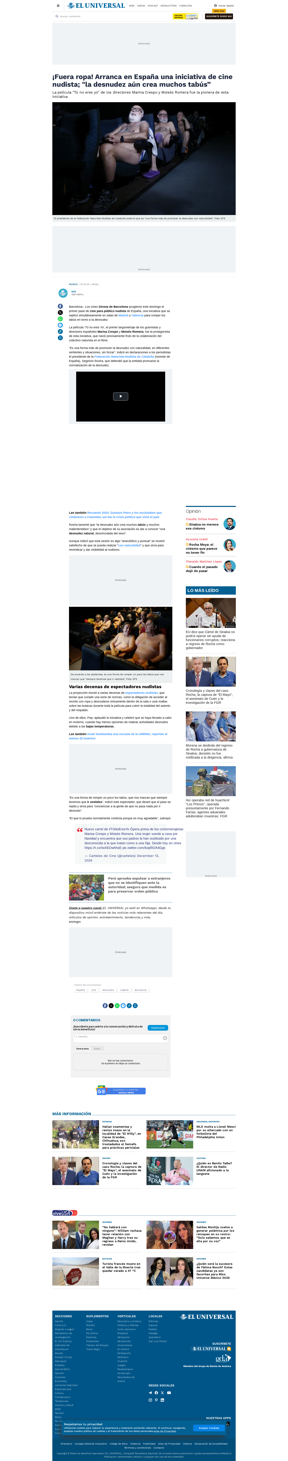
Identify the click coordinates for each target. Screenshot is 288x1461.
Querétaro (154, 1337)
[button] (219, 16)
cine (93, 990)
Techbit (59, 1413)
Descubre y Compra (129, 1321)
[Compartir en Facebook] (60, 306)
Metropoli (60, 1361)
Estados (60, 1365)
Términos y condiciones (137, 1447)
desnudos (108, 990)
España (80, 990)
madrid (124, 990)
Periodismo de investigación (63, 1335)
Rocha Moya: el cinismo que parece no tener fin (201, 549)
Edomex (153, 1321)
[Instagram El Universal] (150, 1400)
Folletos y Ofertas (128, 1325)
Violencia (135, 1443)
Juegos (122, 1365)
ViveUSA (123, 1361)
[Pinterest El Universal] (156, 1400)
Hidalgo (153, 1333)
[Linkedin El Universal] (162, 1400)
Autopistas (92, 1341)
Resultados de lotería (126, 1379)
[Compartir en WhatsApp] (60, 318)
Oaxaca (153, 1325)
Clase (89, 1321)
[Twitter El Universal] (162, 1393)
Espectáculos (63, 1389)
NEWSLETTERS (168, 5)
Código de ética (119, 1443)
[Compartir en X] (60, 312)
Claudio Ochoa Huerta (202, 519)
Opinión (193, 511)
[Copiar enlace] (60, 331)
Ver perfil (78, 294)
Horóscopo (124, 1373)
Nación (59, 1321)
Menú (58, 1417)
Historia (187, 1443)
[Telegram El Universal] (150, 1393)
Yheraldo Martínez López (204, 561)
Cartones (60, 1377)
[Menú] (58, 5)
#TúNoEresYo (119, 829)
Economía (61, 1381)
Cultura (59, 1393)
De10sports (124, 1353)
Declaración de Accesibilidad (211, 1443)
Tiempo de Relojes (97, 1345)
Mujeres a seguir (64, 1329)
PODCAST (153, 5)
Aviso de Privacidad (169, 1443)
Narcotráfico (62, 1369)
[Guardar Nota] (60, 337)
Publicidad (149, 1443)
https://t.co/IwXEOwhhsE (103, 848)
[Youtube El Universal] (169, 1393)
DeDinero (123, 1357)
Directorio (66, 1443)
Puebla (153, 1329)
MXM (131, 5)
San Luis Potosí (158, 1341)
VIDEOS (141, 5)
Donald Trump (63, 1357)
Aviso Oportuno (127, 1329)
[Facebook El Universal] (156, 1393)
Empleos (123, 1333)
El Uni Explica (63, 1341)
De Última (92, 1333)
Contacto (159, 1447)
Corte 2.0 (60, 1325)
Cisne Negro (93, 1349)
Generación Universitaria (125, 1343)
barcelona (140, 990)
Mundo (73, 284)
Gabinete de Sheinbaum (62, 1347)
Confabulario (62, 1397)
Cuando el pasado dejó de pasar (202, 569)
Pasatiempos (125, 1369)
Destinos (91, 1337)
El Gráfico (123, 1349)
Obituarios (124, 1337)
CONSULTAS (185, 5)
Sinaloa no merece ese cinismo (202, 526)
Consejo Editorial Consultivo (91, 1443)
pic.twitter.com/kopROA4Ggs (143, 848)
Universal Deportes (66, 1385)
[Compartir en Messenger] (60, 325)
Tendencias (61, 1401)
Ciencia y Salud (64, 1405)
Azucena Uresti (197, 539)
